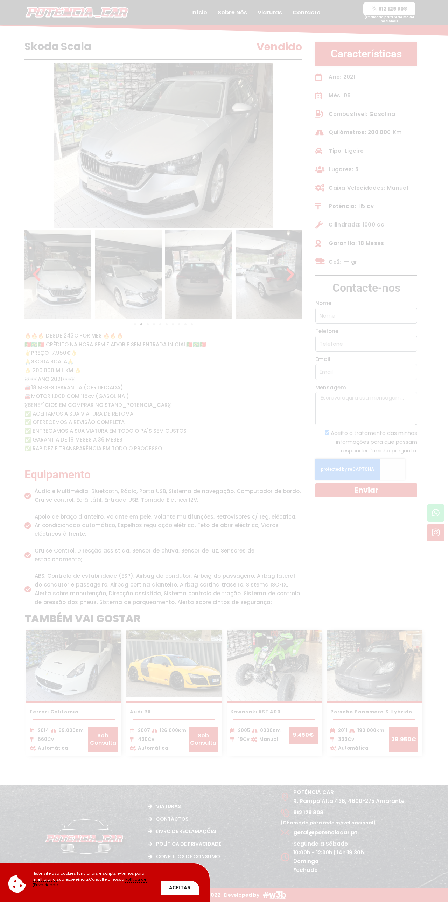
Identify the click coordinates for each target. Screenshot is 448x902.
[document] (224, 451)
